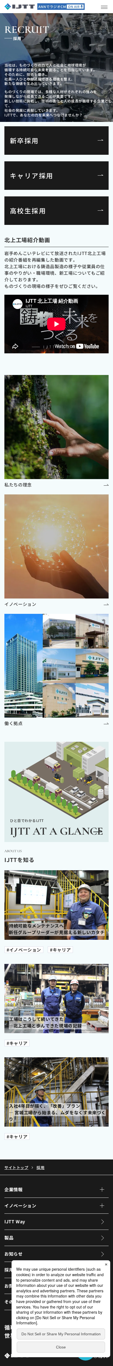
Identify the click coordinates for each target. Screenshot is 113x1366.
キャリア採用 (31, 175)
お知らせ (13, 1253)
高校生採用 (28, 210)
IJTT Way (14, 1221)
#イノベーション (24, 949)
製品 (8, 1237)
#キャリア (60, 949)
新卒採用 (24, 140)
